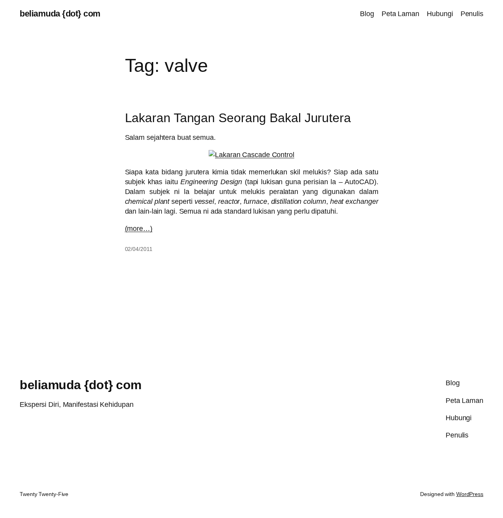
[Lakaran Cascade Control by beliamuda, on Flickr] (251, 155)
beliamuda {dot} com (60, 13)
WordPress (469, 494)
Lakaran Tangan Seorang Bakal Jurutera (238, 118)
